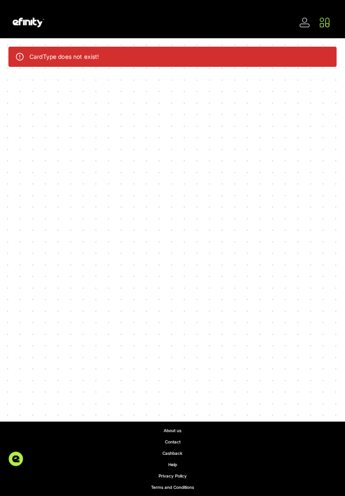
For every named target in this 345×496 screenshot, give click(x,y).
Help (172, 464)
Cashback (172, 453)
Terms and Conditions (172, 487)
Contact (172, 441)
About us (172, 430)
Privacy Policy (173, 475)
